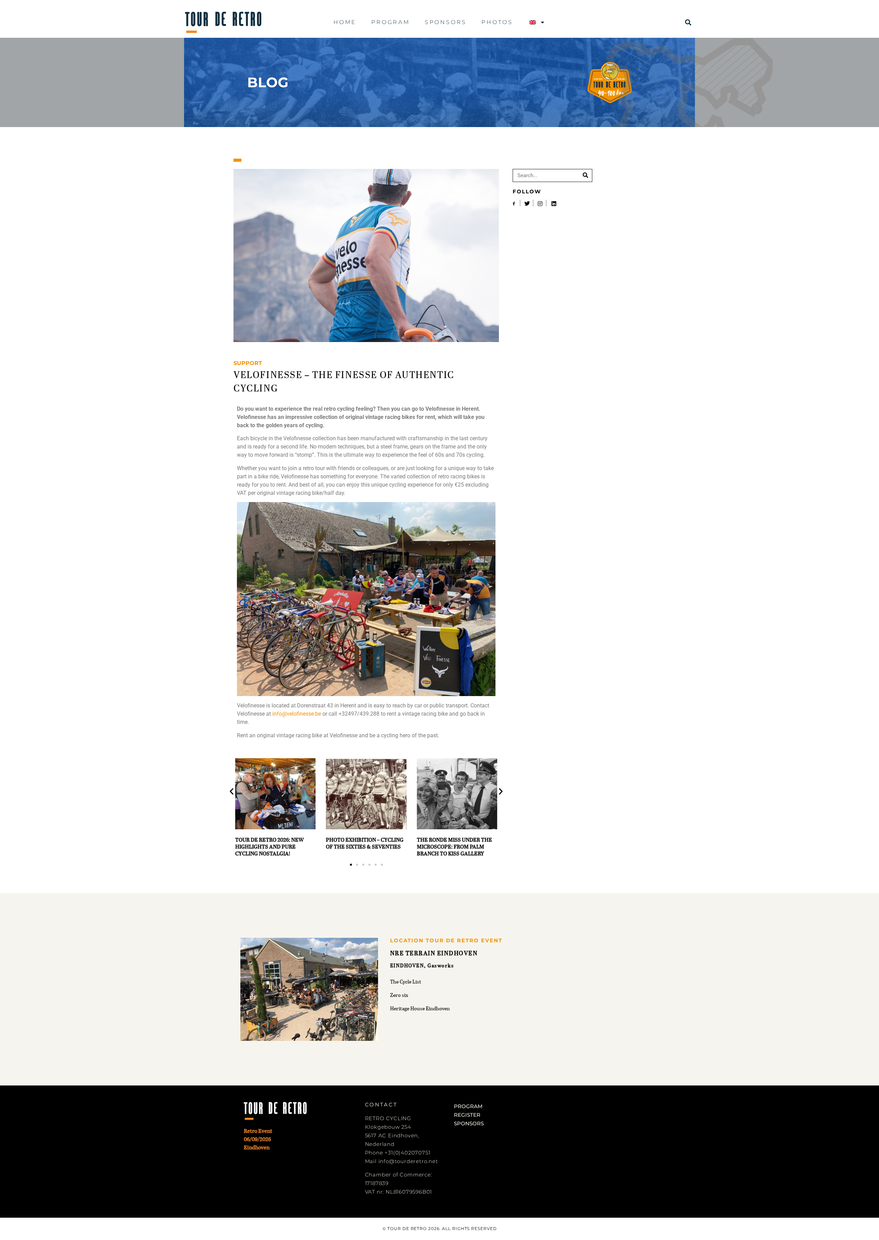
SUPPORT (247, 363)
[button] (688, 22)
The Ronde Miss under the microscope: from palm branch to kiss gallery (454, 846)
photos (497, 22)
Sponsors (446, 22)
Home (344, 22)
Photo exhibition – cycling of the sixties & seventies (364, 843)
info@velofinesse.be (296, 713)
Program (390, 22)
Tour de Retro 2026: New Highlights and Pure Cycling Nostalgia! (269, 846)
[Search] (585, 175)
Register (467, 1115)
